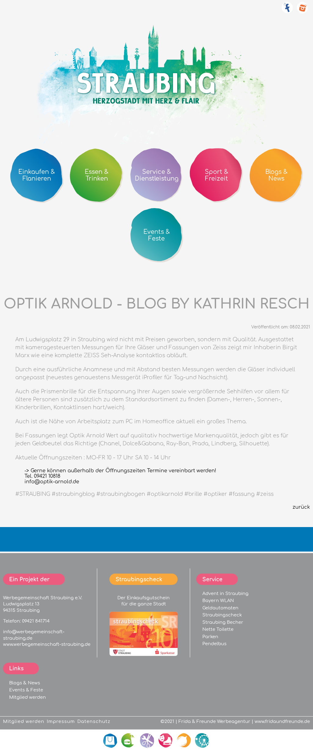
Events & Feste (26, 689)
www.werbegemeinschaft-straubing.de (46, 644)
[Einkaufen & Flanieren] (110, 741)
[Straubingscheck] (143, 654)
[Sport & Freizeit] (165, 741)
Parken (210, 636)
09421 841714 (36, 621)
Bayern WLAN (218, 600)
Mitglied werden (27, 697)
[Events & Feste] (202, 741)
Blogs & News (24, 682)
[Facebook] (287, 11)
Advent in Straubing (225, 593)
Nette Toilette (218, 629)
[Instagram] (302, 11)
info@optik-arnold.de (51, 482)
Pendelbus (214, 643)
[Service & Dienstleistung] (147, 741)
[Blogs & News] (184, 741)
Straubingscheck (222, 614)
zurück (301, 507)
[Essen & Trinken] (129, 741)
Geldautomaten (220, 607)
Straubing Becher (222, 622)
